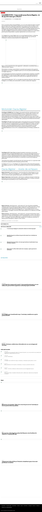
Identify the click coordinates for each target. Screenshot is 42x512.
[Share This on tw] (9, 21)
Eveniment (26, 505)
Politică (18, 505)
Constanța (3, 505)
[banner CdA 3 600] (21, 64)
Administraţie (8, 505)
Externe (33, 505)
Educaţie (30, 505)
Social (22, 505)
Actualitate (14, 505)
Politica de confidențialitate (7, 507)
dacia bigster (9, 220)
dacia (6, 220)
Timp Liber (3, 12)
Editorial (37, 505)
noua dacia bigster (15, 220)
